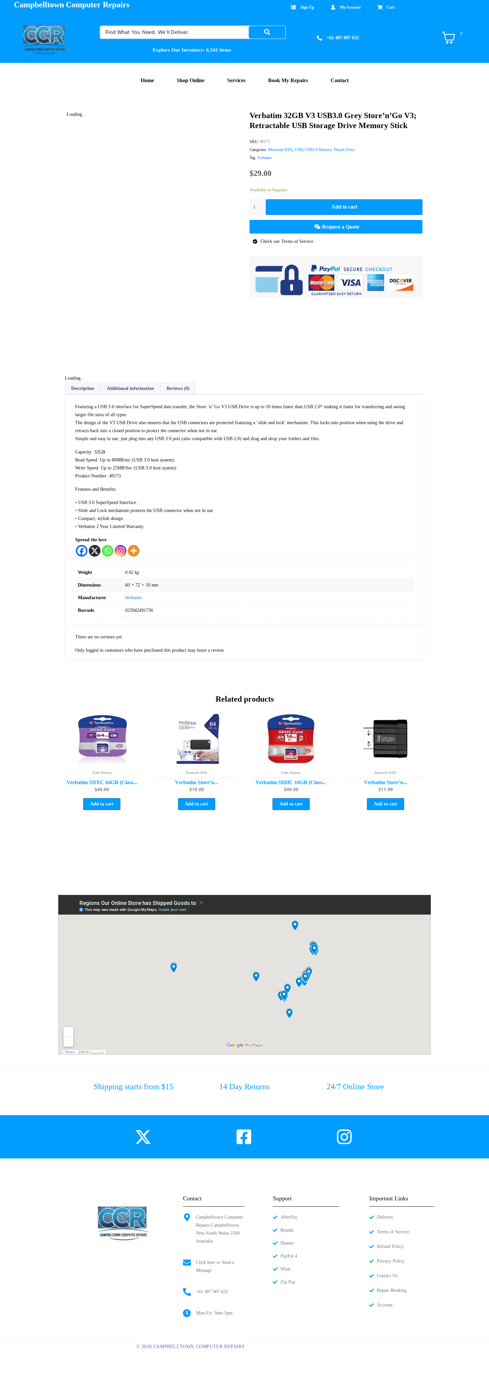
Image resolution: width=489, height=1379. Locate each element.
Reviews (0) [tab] (178, 388)
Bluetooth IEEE (280, 149)
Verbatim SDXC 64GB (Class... (102, 782)
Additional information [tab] (130, 388)
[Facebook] (81, 551)
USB (299, 149)
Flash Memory (102, 773)
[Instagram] (120, 551)
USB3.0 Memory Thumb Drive (330, 149)
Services (236, 80)
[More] (133, 551)
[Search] (267, 32)
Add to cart (344, 207)
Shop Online (191, 80)
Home (147, 80)
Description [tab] (82, 388)
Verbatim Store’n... (196, 782)
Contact (340, 80)
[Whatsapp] (107, 551)
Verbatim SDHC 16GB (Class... (290, 782)
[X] (94, 551)
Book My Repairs (288, 80)
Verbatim (264, 157)
